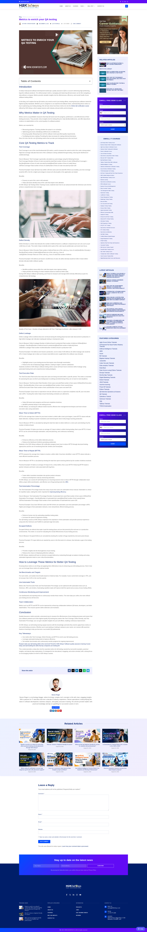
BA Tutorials (103, 356)
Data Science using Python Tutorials (110, 370)
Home (61, 6)
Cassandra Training (105, 245)
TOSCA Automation (105, 406)
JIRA (66, 482)
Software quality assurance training (75, 644)
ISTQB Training (104, 240)
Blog (82, 6)
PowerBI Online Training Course (107, 249)
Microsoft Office (104, 201)
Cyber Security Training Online (107, 256)
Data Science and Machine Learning (108, 181)
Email (100, 116)
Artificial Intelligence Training (106, 164)
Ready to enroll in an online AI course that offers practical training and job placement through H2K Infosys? (116, 275)
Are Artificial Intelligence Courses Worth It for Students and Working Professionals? (116, 310)
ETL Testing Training (105, 229)
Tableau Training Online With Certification (109, 162)
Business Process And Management (108, 186)
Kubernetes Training (105, 192)
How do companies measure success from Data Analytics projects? (115, 316)
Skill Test (90, 6)
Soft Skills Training (104, 234)
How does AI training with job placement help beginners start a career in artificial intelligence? (115, 322)
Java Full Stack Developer (106, 153)
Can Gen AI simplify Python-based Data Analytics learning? (116, 327)
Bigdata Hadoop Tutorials (107, 358)
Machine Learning (104, 179)
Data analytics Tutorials (107, 365)
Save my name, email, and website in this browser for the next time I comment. (61, 837)
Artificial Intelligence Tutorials (108, 349)
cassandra (103, 360)
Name (101, 104)
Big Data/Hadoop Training (106, 160)
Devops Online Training (105, 208)
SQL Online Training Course (106, 251)
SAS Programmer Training (106, 223)
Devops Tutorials (105, 372)
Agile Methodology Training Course (108, 177)
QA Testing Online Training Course (108, 142)
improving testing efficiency (58, 492)
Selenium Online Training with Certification (109, 149)
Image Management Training (106, 238)
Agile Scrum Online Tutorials (108, 342)
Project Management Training (107, 197)
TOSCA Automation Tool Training (107, 170)
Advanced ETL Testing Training (107, 218)
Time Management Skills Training (107, 190)
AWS (101, 351)
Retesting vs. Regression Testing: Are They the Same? (115, 89)
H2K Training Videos (82, 912)
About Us (68, 6)
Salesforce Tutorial (105, 396)
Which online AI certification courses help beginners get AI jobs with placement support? (116, 298)
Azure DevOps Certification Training (108, 168)
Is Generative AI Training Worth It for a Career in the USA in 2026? (116, 293)
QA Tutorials (56, 23)
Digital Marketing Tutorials (107, 377)
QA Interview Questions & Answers (110, 391)
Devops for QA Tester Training (107, 216)
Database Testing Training (106, 205)
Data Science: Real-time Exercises (108, 227)
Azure (101, 353)
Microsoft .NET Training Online (107, 157)
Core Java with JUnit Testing (106, 203)
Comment (41, 793)
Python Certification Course (106, 151)
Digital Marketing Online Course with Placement (110, 258)
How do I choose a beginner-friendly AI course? (115, 280)
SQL (101, 401)
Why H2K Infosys (52, 915)
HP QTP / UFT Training (105, 225)
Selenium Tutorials (105, 399)
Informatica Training (105, 221)
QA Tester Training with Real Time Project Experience (112, 173)
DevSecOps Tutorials (106, 375)
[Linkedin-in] (73, 895)
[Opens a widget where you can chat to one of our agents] (140, 929)
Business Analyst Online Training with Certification (111, 144)
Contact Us (100, 6)
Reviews (78, 915)
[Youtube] (80, 895)
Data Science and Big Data (106, 232)
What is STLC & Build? (105, 68)
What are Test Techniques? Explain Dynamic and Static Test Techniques (116, 78)
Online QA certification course (80, 106)
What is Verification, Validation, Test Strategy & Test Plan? (116, 72)
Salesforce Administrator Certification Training (110, 166)
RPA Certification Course (106, 184)
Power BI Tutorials (105, 387)
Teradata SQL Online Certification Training (109, 253)
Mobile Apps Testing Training (106, 199)
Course (101, 122)
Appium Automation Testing (106, 210)
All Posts (55, 707)
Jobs (77, 909)
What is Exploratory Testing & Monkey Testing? (116, 84)
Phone (101, 110)
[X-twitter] (70, 895)
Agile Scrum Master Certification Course (109, 147)
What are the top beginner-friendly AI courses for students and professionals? (116, 287)
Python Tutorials (104, 389)
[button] (126, 6)
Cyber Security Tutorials (107, 363)
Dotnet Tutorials (104, 380)
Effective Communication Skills (107, 212)
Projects (79, 907)
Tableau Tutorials (105, 403)
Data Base (103, 368)
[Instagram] (77, 895)
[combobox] (101, 112)
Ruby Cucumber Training (106, 188)
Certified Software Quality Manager (108, 236)
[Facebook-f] (67, 895)
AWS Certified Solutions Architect (107, 175)
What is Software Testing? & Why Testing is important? (115, 64)
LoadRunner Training (105, 194)
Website (40, 829)
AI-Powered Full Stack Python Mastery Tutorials (111, 345)
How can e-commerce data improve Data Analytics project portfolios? (116, 304)
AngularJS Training (104, 214)
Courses (75, 6)
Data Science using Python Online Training (109, 155)
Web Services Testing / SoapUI (107, 247)
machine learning (105, 384)
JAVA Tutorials (104, 382)
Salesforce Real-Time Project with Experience (110, 242)
